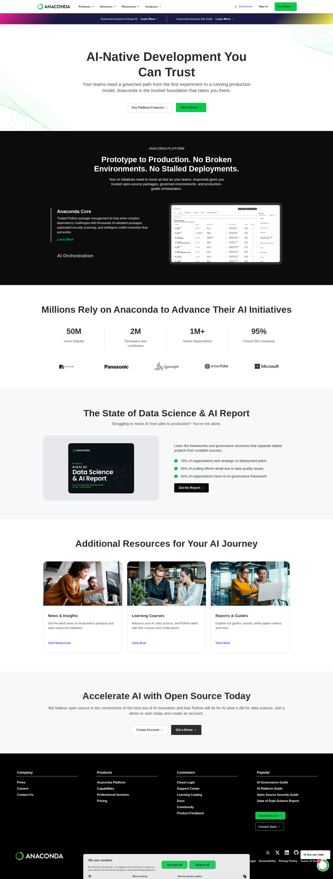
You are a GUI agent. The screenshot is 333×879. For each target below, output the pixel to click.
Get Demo (284, 6)
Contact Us (25, 790)
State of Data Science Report (278, 796)
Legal (252, 856)
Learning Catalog (189, 790)
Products (85, 6)
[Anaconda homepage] (54, 6)
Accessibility (267, 856)
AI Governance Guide (272, 777)
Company (151, 6)
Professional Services (113, 790)
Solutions (106, 6)
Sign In (263, 6)
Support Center (188, 784)
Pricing (102, 796)
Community (185, 802)
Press (21, 777)
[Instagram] (305, 847)
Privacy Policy (288, 856)
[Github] (296, 847)
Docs (181, 796)
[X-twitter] (277, 847)
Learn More (65, 253)
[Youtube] (315, 847)
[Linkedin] (286, 847)
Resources (129, 6)
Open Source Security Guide (278, 790)
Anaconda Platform (111, 777)
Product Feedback (190, 808)
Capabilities (105, 784)
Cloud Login (186, 777)
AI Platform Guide (270, 784)
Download (245, 6)
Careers (23, 784)
